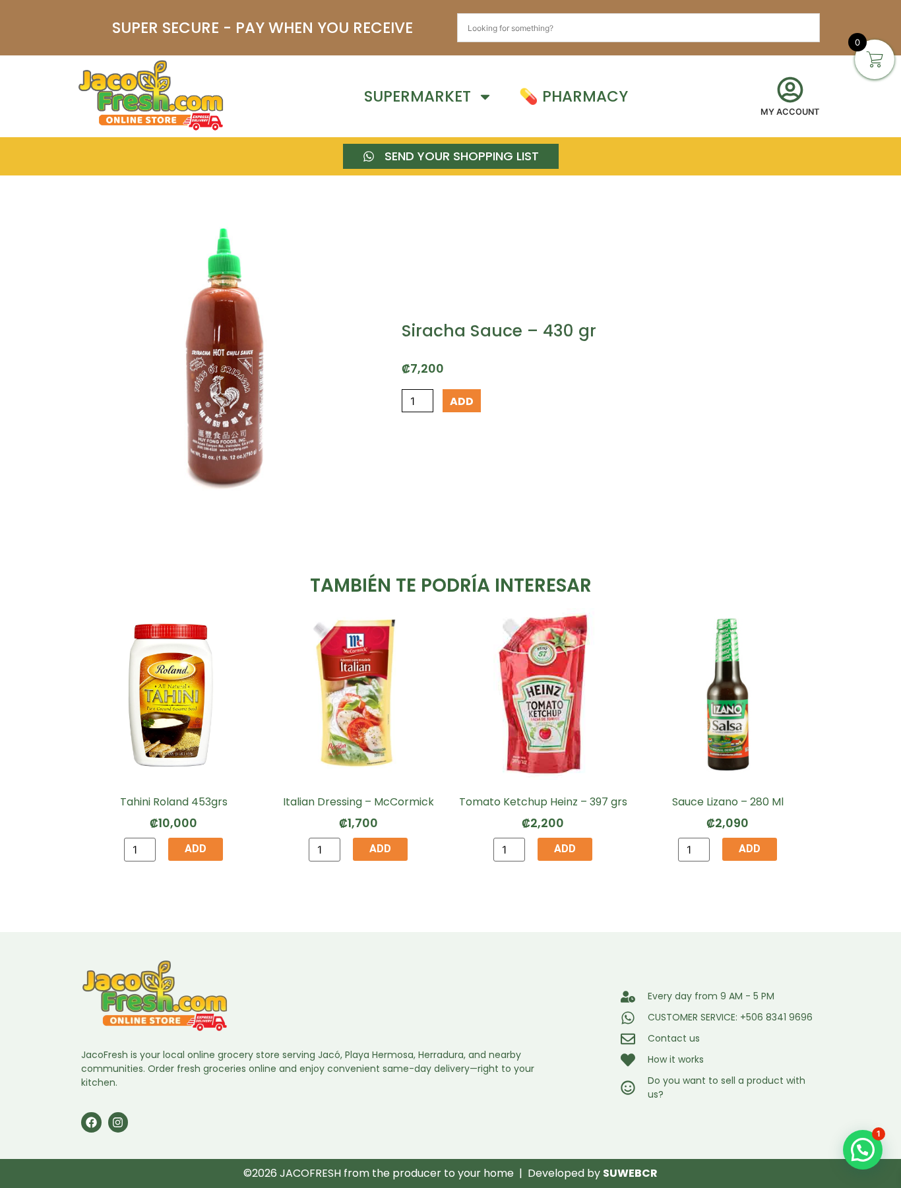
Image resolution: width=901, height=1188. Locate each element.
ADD (462, 401)
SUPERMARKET (417, 96)
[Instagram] (118, 1122)
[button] (863, 1150)
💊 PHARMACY (573, 96)
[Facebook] (91, 1122)
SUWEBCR (630, 1173)
